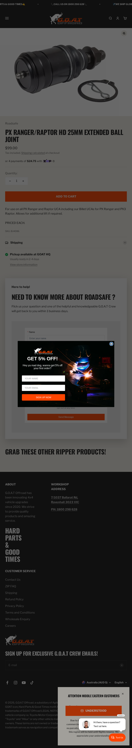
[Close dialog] (111, 343)
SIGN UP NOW (43, 397)
